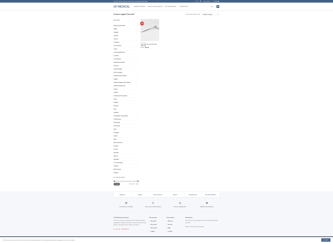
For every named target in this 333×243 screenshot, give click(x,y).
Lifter (115, 99)
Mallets (116, 102)
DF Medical (122, 6)
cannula (116, 35)
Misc (115, 109)
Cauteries (116, 42)
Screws (116, 149)
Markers (116, 105)
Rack (115, 139)
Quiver (116, 136)
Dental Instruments (155, 6)
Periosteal (117, 125)
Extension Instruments (120, 75)
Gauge (116, 79)
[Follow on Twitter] (216, 1)
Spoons (116, 156)
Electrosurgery (170, 6)
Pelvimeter (117, 122)
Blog (197, 1)
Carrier (116, 39)
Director (116, 65)
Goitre (116, 89)
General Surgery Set (119, 85)
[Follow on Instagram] (215, 1)
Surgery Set (184, 6)
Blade (115, 29)
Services (170, 224)
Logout (153, 231)
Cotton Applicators (119, 52)
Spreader (116, 159)
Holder (116, 92)
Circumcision (117, 45)
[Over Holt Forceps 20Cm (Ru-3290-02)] (150, 30)
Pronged (116, 132)
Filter (117, 184)
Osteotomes (117, 119)
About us (170, 221)
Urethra (116, 166)
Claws (115, 49)
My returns (154, 224)
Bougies (116, 32)
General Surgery (140, 6)
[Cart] (217, 6)
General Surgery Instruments (122, 82)
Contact (170, 231)
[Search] (212, 6)
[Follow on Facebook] (213, 1)
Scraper (116, 146)
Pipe (115, 129)
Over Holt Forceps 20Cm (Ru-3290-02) (149, 45)
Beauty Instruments (119, 25)
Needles (116, 112)
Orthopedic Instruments (121, 116)
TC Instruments (118, 162)
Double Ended (118, 69)
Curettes (116, 55)
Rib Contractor (118, 142)
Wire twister (117, 169)
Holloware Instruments (120, 95)
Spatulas (116, 152)
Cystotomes (117, 59)
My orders (153, 221)
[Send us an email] (218, 1)
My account (154, 228)
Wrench (116, 172)
